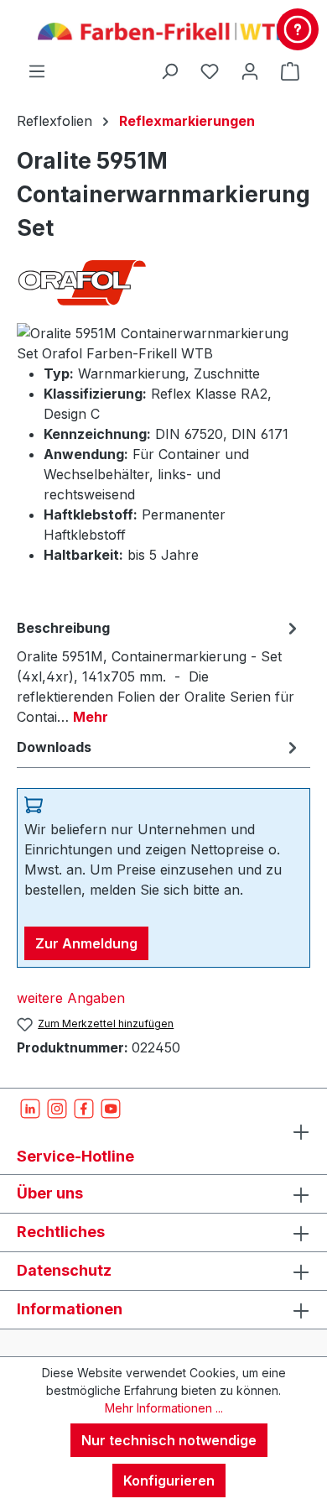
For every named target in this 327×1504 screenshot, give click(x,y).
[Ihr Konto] (250, 70)
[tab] (159, 671)
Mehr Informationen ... (164, 1408)
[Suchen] (169, 70)
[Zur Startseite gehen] (163, 30)
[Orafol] (163, 282)
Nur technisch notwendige (169, 1440)
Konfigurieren (169, 1480)
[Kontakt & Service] (298, 29)
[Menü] (37, 70)
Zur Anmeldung (86, 943)
